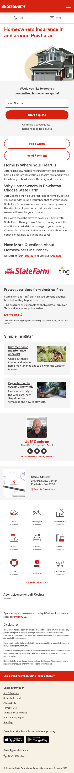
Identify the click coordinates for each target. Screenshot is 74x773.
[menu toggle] (68, 6)
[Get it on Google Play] (37, 739)
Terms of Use (10, 708)
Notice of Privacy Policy (15, 713)
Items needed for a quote (37, 128)
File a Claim (37, 143)
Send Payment (37, 155)
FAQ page (55, 255)
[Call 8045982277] (30, 451)
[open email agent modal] (37, 451)
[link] (18, 6)
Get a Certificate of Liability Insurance (37, 457)
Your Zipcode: (16, 103)
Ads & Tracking (11, 693)
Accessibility (9, 703)
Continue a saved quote (36, 124)
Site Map (8, 722)
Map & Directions (44, 489)
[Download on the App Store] (13, 739)
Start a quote (37, 114)
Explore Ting (11, 314)
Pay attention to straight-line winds (20, 385)
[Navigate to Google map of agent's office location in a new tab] (44, 451)
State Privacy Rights (13, 717)
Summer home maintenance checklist (18, 350)
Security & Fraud (12, 698)
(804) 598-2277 (27, 255)
